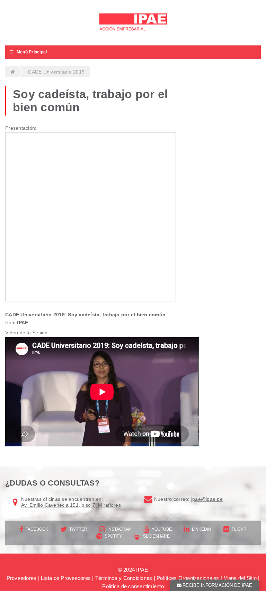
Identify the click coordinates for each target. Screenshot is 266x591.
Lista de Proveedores (66, 578)
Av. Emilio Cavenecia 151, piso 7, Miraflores (71, 505)
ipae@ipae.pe (207, 499)
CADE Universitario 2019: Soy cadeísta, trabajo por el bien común (85, 314)
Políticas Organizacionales (188, 578)
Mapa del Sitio (240, 578)
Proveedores (22, 578)
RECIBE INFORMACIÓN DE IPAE (217, 585)
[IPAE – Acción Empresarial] (133, 22)
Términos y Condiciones (123, 578)
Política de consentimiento (133, 586)
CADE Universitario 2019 (56, 72)
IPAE (22, 322)
